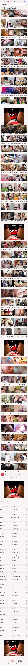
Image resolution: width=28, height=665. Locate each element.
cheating (6, 539)
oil (20, 539)
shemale (20, 584)
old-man (20, 547)
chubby (6, 541)
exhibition (6, 565)
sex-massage (20, 576)
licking (20, 506)
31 (25, 474)
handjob (6, 603)
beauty (6, 528)
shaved (20, 579)
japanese (6, 622)
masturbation (20, 517)
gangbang (6, 584)
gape (6, 587)
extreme (6, 568)
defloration (6, 552)
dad (6, 544)
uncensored (20, 600)
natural (20, 528)
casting (6, 536)
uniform (20, 606)
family (6, 573)
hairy (6, 598)
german (6, 590)
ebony (6, 557)
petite (20, 560)
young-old (20, 633)
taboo (20, 590)
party (20, 555)
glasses (6, 595)
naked (20, 525)
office (20, 536)
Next (17, 477)
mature (20, 520)
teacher (20, 595)
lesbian (20, 504)
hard (6, 606)
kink (6, 627)
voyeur (20, 616)
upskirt (20, 608)
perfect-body (20, 557)
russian (20, 571)
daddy (6, 547)
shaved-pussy (20, 582)
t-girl (20, 587)
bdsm (6, 522)
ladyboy (6, 633)
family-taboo (6, 579)
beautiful (6, 525)
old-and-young (20, 544)
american (6, 509)
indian (6, 611)
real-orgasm (20, 563)
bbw (6, 520)
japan (6, 619)
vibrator (20, 611)
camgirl (6, 530)
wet (20, 622)
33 (13, 477)
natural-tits (20, 530)
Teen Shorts (8, 1)
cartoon (6, 533)
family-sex (6, 576)
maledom (20, 512)
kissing (6, 630)
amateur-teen (6, 506)
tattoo (20, 592)
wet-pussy (20, 625)
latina (6, 635)
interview (6, 616)
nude (20, 533)
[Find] (26, 4)
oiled (20, 541)
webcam (20, 619)
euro (6, 560)
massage (20, 514)
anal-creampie (6, 514)
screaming (20, 573)
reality (20, 565)
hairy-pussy (6, 600)
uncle (20, 603)
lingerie (20, 509)
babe (6, 517)
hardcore (6, 608)
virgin (20, 614)
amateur (6, 504)
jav (6, 625)
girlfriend (6, 592)
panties (20, 552)
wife (20, 630)
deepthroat (6, 549)
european (6, 563)
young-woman (20, 635)
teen (20, 598)
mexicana (20, 522)
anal (6, 512)
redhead (20, 568)
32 (11, 477)
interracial (6, 614)
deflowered (6, 555)
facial (6, 571)
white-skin (20, 627)
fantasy (6, 582)
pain (20, 549)
